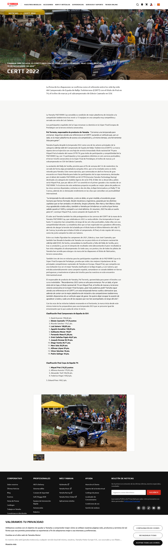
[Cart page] (146, 4)
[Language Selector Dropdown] (158, 4)
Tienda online (111, 4)
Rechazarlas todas (147, 535)
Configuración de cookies (147, 528)
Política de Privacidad (132, 501)
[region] (84, 533)
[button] (38, 457)
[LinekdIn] (159, 508)
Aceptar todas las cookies (148, 543)
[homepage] (12, 5)
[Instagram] (144, 508)
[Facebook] (139, 508)
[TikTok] (149, 508)
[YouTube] (154, 508)
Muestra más (10, 544)
